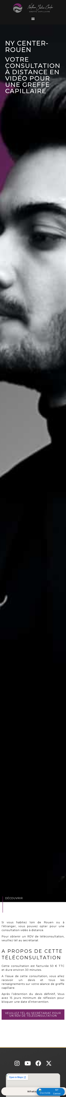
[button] (33, 18)
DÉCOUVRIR (14, 898)
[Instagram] (17, 1063)
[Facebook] (38, 1063)
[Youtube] (28, 1063)
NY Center (57, 1092)
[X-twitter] (49, 1063)
